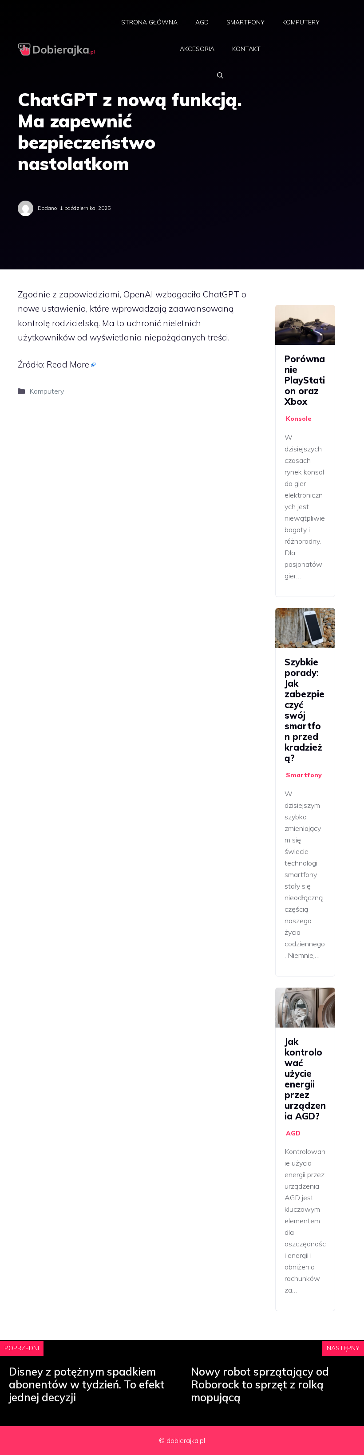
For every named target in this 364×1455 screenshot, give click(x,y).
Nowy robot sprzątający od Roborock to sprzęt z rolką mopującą (260, 1384)
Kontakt (246, 49)
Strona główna (149, 22)
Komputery (301, 22)
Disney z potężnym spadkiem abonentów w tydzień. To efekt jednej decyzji (87, 1384)
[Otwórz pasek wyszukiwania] (220, 75)
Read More (68, 364)
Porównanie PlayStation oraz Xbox (305, 380)
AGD (202, 22)
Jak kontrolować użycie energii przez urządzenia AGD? (305, 1079)
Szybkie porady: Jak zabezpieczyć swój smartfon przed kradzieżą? (304, 709)
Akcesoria (197, 49)
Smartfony (245, 22)
